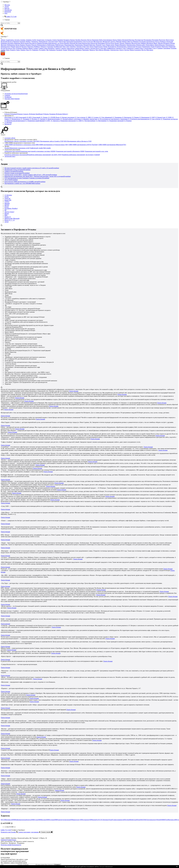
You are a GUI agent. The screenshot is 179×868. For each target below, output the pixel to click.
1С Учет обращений (105, 117)
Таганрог (174, 48)
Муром (172, 43)
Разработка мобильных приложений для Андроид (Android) (81, 154)
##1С (2, 819)
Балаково (60, 40)
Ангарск (17, 40)
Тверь (8, 50)
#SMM (162, 819)
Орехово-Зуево (81, 46)
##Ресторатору (85, 819)
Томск (18, 50)
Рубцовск (19, 48)
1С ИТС (47, 121)
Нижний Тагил (101, 45)
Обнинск (43, 46)
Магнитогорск (136, 43)
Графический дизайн (36, 148)
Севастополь (70, 48)
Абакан (3, 40)
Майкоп (143, 43)
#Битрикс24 (171, 819)
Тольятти (13, 50)
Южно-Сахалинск (135, 50)
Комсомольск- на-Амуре (56, 43)
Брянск (119, 40)
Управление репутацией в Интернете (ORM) (70, 151)
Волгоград (162, 40)
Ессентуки (89, 41)
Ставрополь (130, 48)
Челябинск (78, 50)
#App (110, 819)
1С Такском (41, 119)
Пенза (92, 46)
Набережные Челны (13, 45)
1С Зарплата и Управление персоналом (63, 121)
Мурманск (166, 43)
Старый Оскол (138, 48)
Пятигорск (165, 46)
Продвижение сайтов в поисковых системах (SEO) (20, 141)
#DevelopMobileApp (130, 819)
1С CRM (79, 121)
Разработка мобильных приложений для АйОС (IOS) (44, 154)
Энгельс (126, 50)
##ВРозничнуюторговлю (62, 819)
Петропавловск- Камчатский (126, 46)
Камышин (4, 43)
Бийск (101, 40)
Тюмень (22, 50)
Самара (41, 48)
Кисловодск (33, 43)
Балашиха (67, 40)
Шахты (101, 50)
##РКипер (93, 819)
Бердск (89, 40)
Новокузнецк (110, 45)
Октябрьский (58, 46)
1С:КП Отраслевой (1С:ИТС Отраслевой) (27, 117)
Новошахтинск (5, 46)
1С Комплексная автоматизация (14, 121)
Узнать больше (73, 391)
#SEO (142, 819)
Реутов (3, 48)
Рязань (31, 48)
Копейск (67, 43)
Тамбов (3, 50)
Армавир (29, 40)
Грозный (22, 41)
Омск (64, 46)
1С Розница (128, 121)
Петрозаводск (112, 46)
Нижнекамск (79, 45)
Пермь (105, 46)
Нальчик (28, 45)
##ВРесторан (50, 819)
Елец (84, 41)
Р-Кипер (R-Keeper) (10, 114)
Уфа (47, 50)
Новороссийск (140, 45)
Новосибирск (150, 45)
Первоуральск (98, 46)
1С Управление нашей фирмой (35, 121)
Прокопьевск (146, 46)
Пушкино (158, 46)
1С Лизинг (44, 117)
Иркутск (130, 41)
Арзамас (22, 40)
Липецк (122, 43)
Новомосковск (131, 45)
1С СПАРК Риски (54, 117)
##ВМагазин (42, 819)
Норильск (30, 46)
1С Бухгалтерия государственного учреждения (113, 119)
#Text (166, 819)
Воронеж (16, 41)
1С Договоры (25, 119)
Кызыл (117, 43)
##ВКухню (34, 819)
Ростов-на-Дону (11, 48)
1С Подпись (33, 119)
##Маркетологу (75, 819)
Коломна (45, 43)
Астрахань (48, 40)
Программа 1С (9, 117)
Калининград (150, 41)
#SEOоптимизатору (150, 819)
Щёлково (107, 50)
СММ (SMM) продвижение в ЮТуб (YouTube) (83, 144)
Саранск (57, 48)
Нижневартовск (69, 45)
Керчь (22, 43)
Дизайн (6, 148)
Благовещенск (107, 40)
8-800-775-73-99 (6, 830)
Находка (34, 45)
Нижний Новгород (89, 45)
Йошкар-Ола (137, 41)
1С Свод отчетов (79, 117)
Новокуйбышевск (120, 45)
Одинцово (50, 46)
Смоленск (119, 48)
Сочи (124, 48)
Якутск (143, 50)
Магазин (7, 5)
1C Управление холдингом (169, 119)
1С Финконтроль (14, 119)
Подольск (139, 46)
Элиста (121, 50)
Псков (153, 46)
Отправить (57, 864)
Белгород (84, 40)
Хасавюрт (59, 50)
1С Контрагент (127, 117)
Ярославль (149, 50)
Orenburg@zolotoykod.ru (8, 840)
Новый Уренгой (16, 46)
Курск (112, 43)
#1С (99, 819)
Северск (86, 48)
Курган (108, 43)
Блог (5, 13)
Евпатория (69, 41)
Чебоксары (71, 50)
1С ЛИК (88, 117)
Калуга (157, 41)
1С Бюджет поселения (67, 117)
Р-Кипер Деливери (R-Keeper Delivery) (55, 114)
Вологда (10, 41)
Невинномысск (42, 45)
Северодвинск (79, 48)
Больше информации (106, 866)
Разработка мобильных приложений (16, 154)
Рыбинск (25, 48)
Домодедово (62, 41)
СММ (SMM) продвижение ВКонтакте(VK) (112, 144)
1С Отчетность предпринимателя (138, 119)
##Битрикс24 (8, 819)
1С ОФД (152, 117)
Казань (144, 41)
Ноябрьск (37, 46)
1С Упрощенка (117, 117)
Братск (115, 40)
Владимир (155, 40)
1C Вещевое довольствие (89, 119)
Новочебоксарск (160, 45)
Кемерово (17, 43)
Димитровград (43, 41)
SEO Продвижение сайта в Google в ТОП (50, 141)
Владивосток (139, 40)
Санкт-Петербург (49, 48)
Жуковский (106, 41)
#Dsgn (138, 819)
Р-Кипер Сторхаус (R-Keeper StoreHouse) (30, 114)
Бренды (6, 8)
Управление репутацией (12, 151)
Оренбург (73, 46)
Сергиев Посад (94, 48)
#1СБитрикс (104, 819)
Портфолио (8, 10)
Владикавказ (148, 40)
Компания (7, 11)
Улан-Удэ (29, 50)
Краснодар (94, 43)
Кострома (79, 43)
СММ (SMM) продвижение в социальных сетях (19, 144)
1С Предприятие (101, 121)
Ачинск (54, 40)
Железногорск (97, 41)
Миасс (156, 43)
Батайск (78, 40)
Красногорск (86, 43)
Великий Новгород (128, 40)
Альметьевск (10, 40)
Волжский (4, 41)
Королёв (72, 43)
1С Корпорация (144, 117)
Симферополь (110, 48)
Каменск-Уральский (166, 41)
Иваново (119, 41)
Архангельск (40, 40)
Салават (35, 48)
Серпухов (103, 48)
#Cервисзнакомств (118, 819)
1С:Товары (135, 117)
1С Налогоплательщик (52, 119)
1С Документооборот (89, 121)
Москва (160, 43)
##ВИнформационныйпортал (21, 819)
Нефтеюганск (59, 45)
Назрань (22, 45)
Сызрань (160, 48)
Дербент (28, 41)
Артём (34, 40)
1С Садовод (95, 117)
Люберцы (128, 43)
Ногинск (24, 46)
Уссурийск (42, 50)
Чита (97, 50)
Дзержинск (34, 41)
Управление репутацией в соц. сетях (96, 151)
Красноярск (101, 43)
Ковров (39, 43)
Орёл (67, 46)
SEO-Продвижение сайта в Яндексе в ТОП (77, 141)
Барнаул (72, 40)
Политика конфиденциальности (11, 845)
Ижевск (124, 41)
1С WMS (169, 117)
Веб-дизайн (47, 148)
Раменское (172, 46)
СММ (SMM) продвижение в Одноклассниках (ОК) (51, 144)
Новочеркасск (170, 45)
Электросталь (114, 50)
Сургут (154, 48)
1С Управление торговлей (115, 121)
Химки (65, 50)
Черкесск (92, 50)
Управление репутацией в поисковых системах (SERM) (37, 151)
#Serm (158, 819)
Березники (95, 40)
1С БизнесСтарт (160, 117)
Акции (6, 6)
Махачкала (149, 43)
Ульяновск (35, 50)
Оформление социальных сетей (19, 148)
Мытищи (4, 45)
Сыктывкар (166, 48)
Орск (87, 46)
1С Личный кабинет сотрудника (70, 119)
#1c (97, 819)
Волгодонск (170, 40)
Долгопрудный (53, 41)
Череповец (85, 50)
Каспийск (11, 43)
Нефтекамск (51, 45)
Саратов (63, 48)
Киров (27, 43)
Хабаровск (52, 50)
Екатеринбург (78, 41)
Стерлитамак (147, 48)
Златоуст (113, 41)
